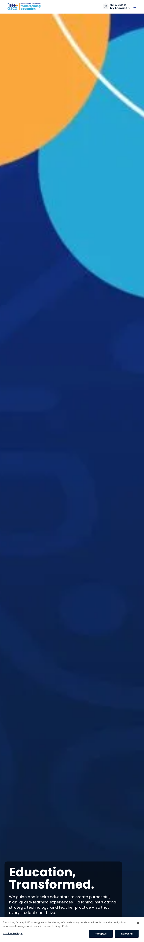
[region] (72, 929)
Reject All (126, 933)
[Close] (138, 923)
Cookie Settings (12, 933)
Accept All (101, 933)
